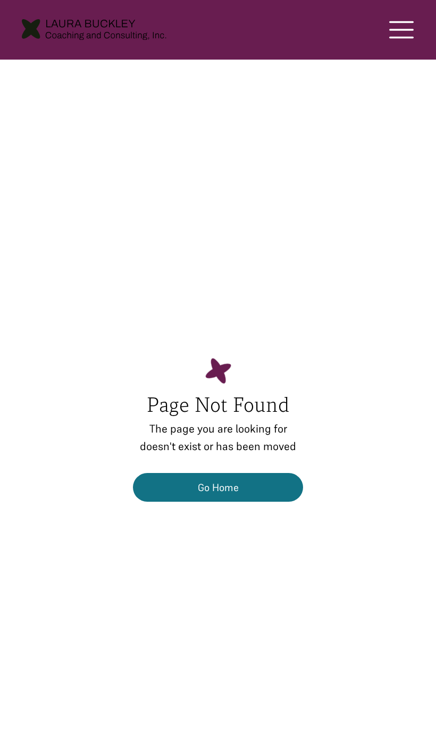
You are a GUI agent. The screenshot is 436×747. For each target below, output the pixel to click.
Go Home (218, 487)
